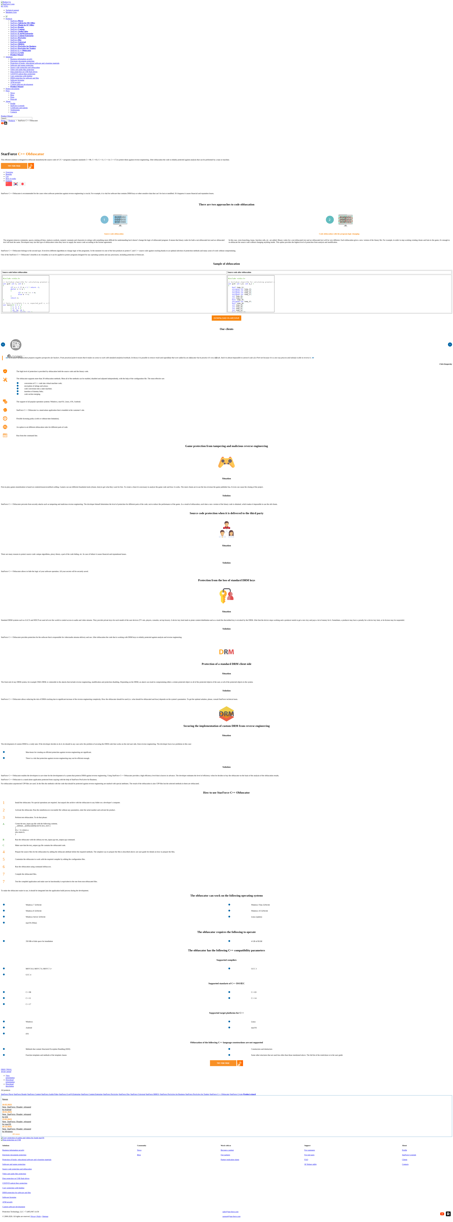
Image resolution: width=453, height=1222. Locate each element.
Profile (12, 104)
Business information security (21, 59)
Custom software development (21, 84)
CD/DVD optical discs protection (22, 74)
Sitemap (45, 1216)
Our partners (225, 1155)
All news (16, 1134)
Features (9, 181)
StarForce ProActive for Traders (197, 1094)
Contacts (13, 112)
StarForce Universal (137, 1094)
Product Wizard (7, 116)
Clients (404, 1160)
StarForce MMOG (152, 1094)
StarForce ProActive (110, 1094)
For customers (309, 1150)
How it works (11, 179)
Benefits (9, 174)
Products (9, 19)
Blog (12, 95)
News (12, 93)
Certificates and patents (19, 108)
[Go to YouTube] (2, 123)
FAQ (306, 1160)
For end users (309, 1155)
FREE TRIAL (6, 1070)
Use (7, 176)
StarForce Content (34, 1094)
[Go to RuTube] (5, 123)
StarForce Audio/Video (50, 1094)
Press (8, 91)
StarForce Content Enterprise (92, 1094)
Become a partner (227, 1150)
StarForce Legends (17, 106)
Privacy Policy (36, 1216)
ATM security (15, 82)
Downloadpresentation (10, 1081)
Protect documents (12, 89)
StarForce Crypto (236, 1094)
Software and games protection (21, 65)
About (8, 101)
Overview (9, 172)
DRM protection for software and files (24, 78)
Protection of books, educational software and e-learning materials (34, 63)
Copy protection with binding (21, 76)
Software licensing (17, 80)
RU (2, 6)
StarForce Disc (124, 1094)
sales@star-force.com (230, 1212)
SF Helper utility (310, 1164)
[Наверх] (6, 2)
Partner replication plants (230, 1160)
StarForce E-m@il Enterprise (70, 1094)
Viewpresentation (10, 1077)
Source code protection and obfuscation (25, 67)
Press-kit (13, 99)
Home (3, 121)
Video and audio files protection (22, 70)
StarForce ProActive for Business (172, 1094)
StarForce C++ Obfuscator (219, 1094)
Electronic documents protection (22, 61)
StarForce (16, 21)
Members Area (11, 12)
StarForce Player (7, 1094)
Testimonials (15, 110)
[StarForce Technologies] (8, 4)
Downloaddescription (10, 1085)
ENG (6, 6)
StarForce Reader (20, 1094)
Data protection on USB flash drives (23, 72)
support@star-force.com (231, 1216)
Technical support (12, 10)
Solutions (9, 57)
